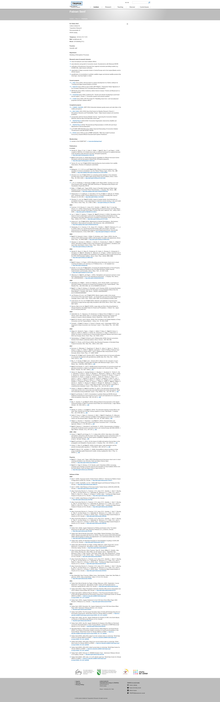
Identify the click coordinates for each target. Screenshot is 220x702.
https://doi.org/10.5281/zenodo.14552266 (96, 516)
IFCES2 (74, 132)
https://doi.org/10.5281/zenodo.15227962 (82, 499)
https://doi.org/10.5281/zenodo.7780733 (94, 542)
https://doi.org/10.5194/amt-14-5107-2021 (83, 272)
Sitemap (78, 683)
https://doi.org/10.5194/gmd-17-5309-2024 (106, 231)
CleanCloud (75, 94)
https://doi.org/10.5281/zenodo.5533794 (108, 586)
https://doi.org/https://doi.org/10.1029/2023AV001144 (85, 224)
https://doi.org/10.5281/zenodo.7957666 (82, 531)
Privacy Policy (80, 684)
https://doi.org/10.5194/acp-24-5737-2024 (98, 219)
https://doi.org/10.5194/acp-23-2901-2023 (83, 246)
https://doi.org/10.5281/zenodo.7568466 (82, 538)
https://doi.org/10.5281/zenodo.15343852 (103, 506)
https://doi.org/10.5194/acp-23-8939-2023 (99, 239)
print (127, 24)
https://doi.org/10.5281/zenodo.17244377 (102, 480)
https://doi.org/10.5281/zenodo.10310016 (96, 570)
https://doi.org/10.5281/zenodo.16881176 (87, 484)
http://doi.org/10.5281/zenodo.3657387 (95, 654)
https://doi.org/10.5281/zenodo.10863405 (96, 523)
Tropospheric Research (77, 4)
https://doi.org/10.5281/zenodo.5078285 (101, 601)
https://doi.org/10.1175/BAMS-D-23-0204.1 (86, 212)
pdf (95, 429)
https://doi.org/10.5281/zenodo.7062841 (82, 578)
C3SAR (74, 98)
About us (77, 18)
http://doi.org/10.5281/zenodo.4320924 (82, 609)
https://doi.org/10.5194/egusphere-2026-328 (83, 155)
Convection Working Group (94, 141)
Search (149, 2)
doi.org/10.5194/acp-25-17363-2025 (106, 202)
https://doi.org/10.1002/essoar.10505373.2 (88, 462)
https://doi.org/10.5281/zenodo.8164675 (92, 556)
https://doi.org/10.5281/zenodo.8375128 (96, 563)
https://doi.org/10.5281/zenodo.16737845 (87, 488)
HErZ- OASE (76, 111)
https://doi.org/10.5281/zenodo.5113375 (106, 590)
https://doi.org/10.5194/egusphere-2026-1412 (84, 160)
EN (128, 2)
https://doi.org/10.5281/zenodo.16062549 (103, 495)
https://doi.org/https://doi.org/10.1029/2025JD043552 (95, 191)
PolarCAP (75, 86)
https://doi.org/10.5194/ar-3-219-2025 (95, 197)
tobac (74, 82)
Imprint (78, 681)
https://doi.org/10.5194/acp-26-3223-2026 (95, 178)
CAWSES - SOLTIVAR (78, 107)
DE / (126, 2)
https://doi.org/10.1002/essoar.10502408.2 (83, 469)
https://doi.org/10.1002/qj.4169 (80, 265)
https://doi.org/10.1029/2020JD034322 (94, 278)
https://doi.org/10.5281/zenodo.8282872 (97, 547)
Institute (72, 18)
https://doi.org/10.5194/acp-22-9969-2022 (83, 257)
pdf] (81, 358)
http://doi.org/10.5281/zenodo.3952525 (96, 626)
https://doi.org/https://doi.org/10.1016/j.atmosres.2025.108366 (92, 172)
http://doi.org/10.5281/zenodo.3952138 (82, 620)
